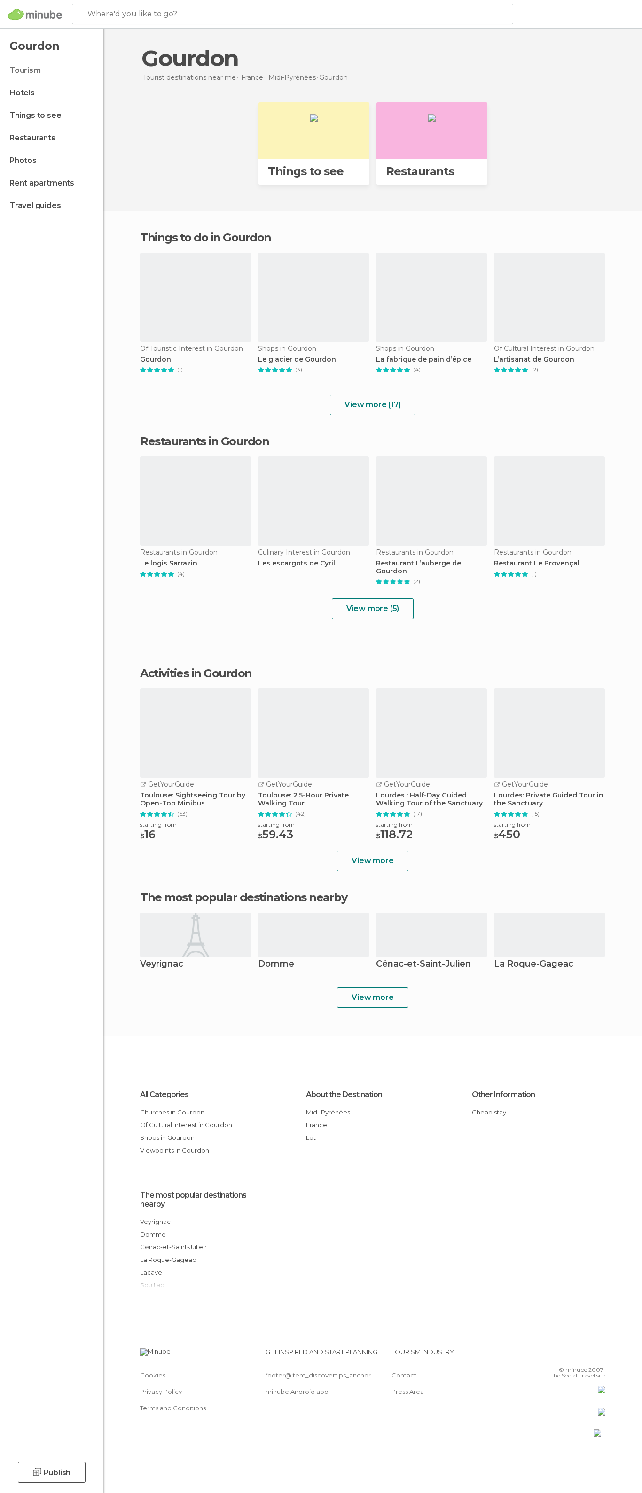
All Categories (164, 1094)
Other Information (503, 1094)
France (316, 1125)
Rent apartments (41, 182)
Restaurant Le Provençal (536, 563)
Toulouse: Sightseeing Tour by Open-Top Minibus (192, 799)
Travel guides (35, 205)
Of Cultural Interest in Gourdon (186, 1125)
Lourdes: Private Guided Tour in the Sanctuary (548, 799)
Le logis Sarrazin (168, 563)
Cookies (152, 1375)
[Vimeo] (583, 1355)
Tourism (25, 70)
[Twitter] (567, 1355)
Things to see (35, 115)
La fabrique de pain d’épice (423, 360)
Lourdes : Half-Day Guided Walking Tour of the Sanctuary (429, 799)
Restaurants (32, 137)
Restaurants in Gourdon (204, 441)
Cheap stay (489, 1112)
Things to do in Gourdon (205, 237)
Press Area (407, 1391)
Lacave (151, 1272)
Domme (276, 964)
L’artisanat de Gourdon (534, 360)
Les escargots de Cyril (296, 563)
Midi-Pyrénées (328, 1112)
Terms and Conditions (173, 1408)
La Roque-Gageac (533, 964)
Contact (403, 1375)
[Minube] (35, 14)
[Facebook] (552, 1355)
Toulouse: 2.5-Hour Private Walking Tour (303, 799)
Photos (23, 160)
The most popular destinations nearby (243, 897)
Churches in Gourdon (172, 1112)
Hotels (22, 92)
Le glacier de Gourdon (297, 360)
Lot (311, 1137)
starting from (158, 824)
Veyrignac (161, 964)
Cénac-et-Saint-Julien (423, 964)
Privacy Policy (161, 1391)
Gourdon (155, 360)
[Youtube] (598, 1355)
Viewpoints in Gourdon (174, 1150)
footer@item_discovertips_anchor (318, 1375)
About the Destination (344, 1094)
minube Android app (297, 1391)
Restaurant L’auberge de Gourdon (418, 567)
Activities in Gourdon (196, 673)
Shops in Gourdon (167, 1137)
